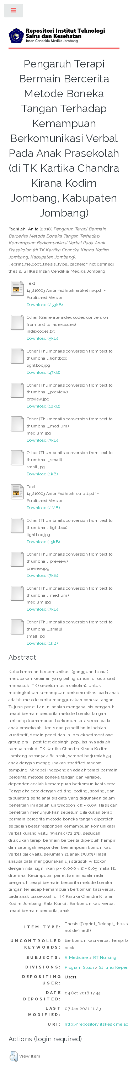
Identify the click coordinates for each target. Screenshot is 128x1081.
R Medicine (76, 957)
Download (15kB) (43, 541)
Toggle (14, 12)
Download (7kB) (42, 440)
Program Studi (79, 967)
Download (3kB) (42, 609)
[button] (14, 1056)
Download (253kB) (45, 304)
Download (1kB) (42, 473)
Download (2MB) (43, 507)
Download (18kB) (43, 406)
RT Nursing (105, 957)
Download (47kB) (43, 372)
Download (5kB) (42, 338)
